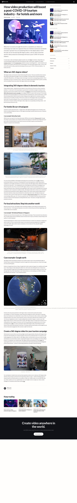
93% (38, 180)
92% (31, 59)
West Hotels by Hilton (32, 194)
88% (12, 323)
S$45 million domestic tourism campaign (12, 93)
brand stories (18, 62)
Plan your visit (38, 118)
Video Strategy (7, 17)
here (34, 81)
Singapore (28, 91)
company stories (7, 62)
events (41, 340)
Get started (37, 434)
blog (24, 381)
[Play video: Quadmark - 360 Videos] (25, 358)
